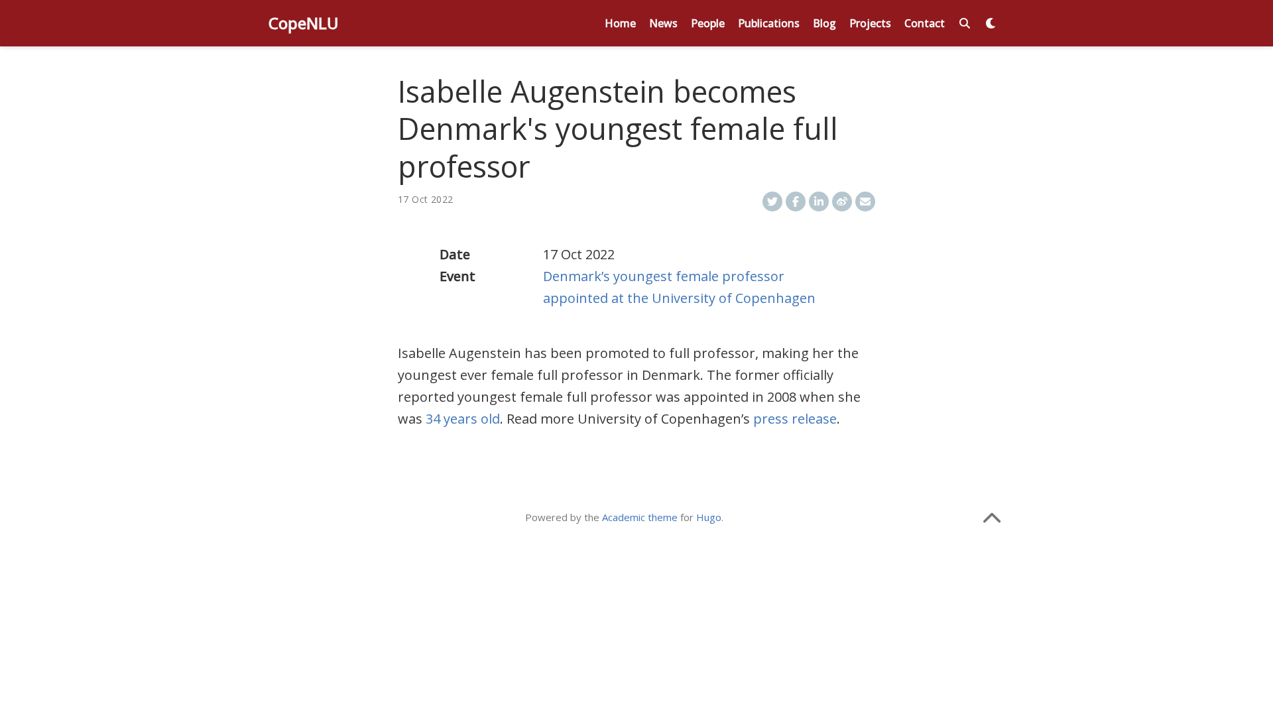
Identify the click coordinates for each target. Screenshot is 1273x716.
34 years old (463, 419)
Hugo (708, 517)
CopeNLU (304, 23)
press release (795, 419)
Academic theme (640, 517)
